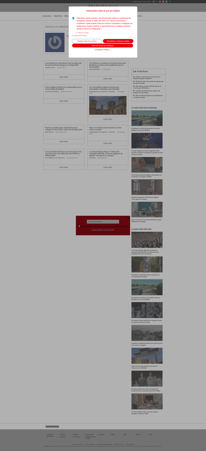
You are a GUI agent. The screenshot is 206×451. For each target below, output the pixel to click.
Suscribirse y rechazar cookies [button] (118, 41)
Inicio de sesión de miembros (102, 45)
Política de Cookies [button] (83, 33)
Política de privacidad (121, 226)
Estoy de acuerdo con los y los (104, 226)
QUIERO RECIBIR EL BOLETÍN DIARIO (103, 230)
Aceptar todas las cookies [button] (87, 41)
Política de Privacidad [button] (80, 35)
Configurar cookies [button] (103, 50)
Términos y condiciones (103, 226)
